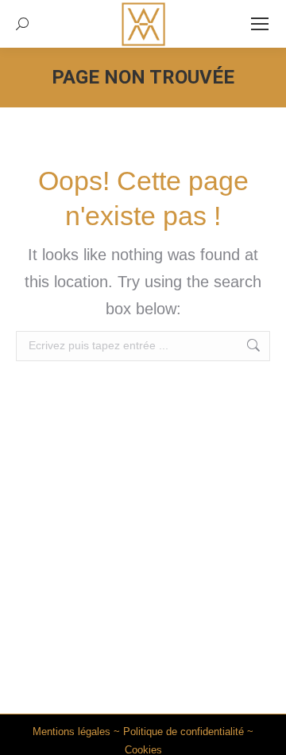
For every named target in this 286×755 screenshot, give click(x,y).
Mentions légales (71, 731)
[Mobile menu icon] (259, 24)
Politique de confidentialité (183, 731)
